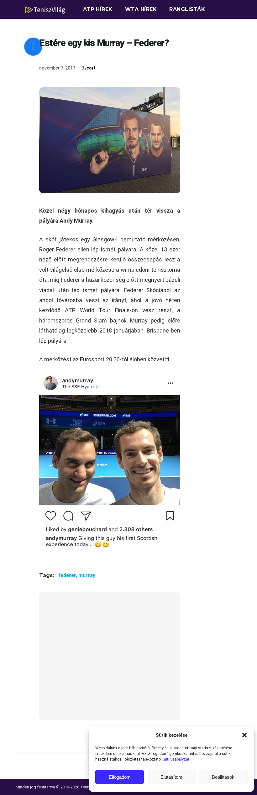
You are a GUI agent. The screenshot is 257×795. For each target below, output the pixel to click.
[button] (244, 735)
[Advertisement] (110, 660)
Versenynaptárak (111, 28)
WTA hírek (141, 9)
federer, (68, 575)
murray (86, 575)
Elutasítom (171, 777)
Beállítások (223, 777)
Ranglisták (187, 9)
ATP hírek (98, 9)
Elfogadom (120, 777)
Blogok (163, 28)
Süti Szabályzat (176, 759)
